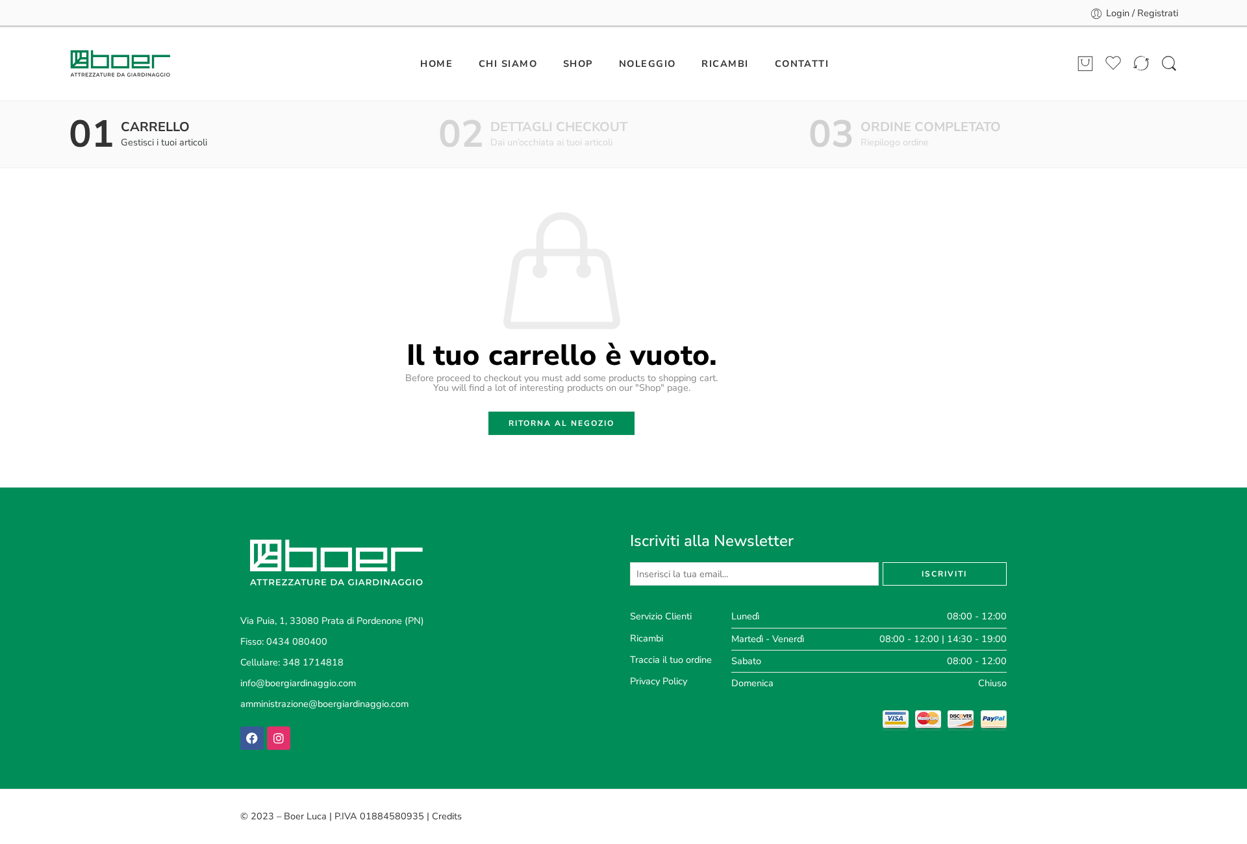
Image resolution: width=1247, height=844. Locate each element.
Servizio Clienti (661, 616)
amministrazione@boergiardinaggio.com (324, 703)
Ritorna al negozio (561, 423)
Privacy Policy (658, 681)
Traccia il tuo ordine (671, 659)
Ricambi (646, 638)
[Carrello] (1085, 64)
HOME (436, 63)
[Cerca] (1169, 64)
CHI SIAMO (508, 63)
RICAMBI (724, 63)
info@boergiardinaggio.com (298, 682)
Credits (447, 816)
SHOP (578, 63)
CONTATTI (802, 63)
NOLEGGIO (647, 63)
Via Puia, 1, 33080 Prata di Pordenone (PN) (332, 620)
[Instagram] (278, 738)
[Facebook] (252, 738)
